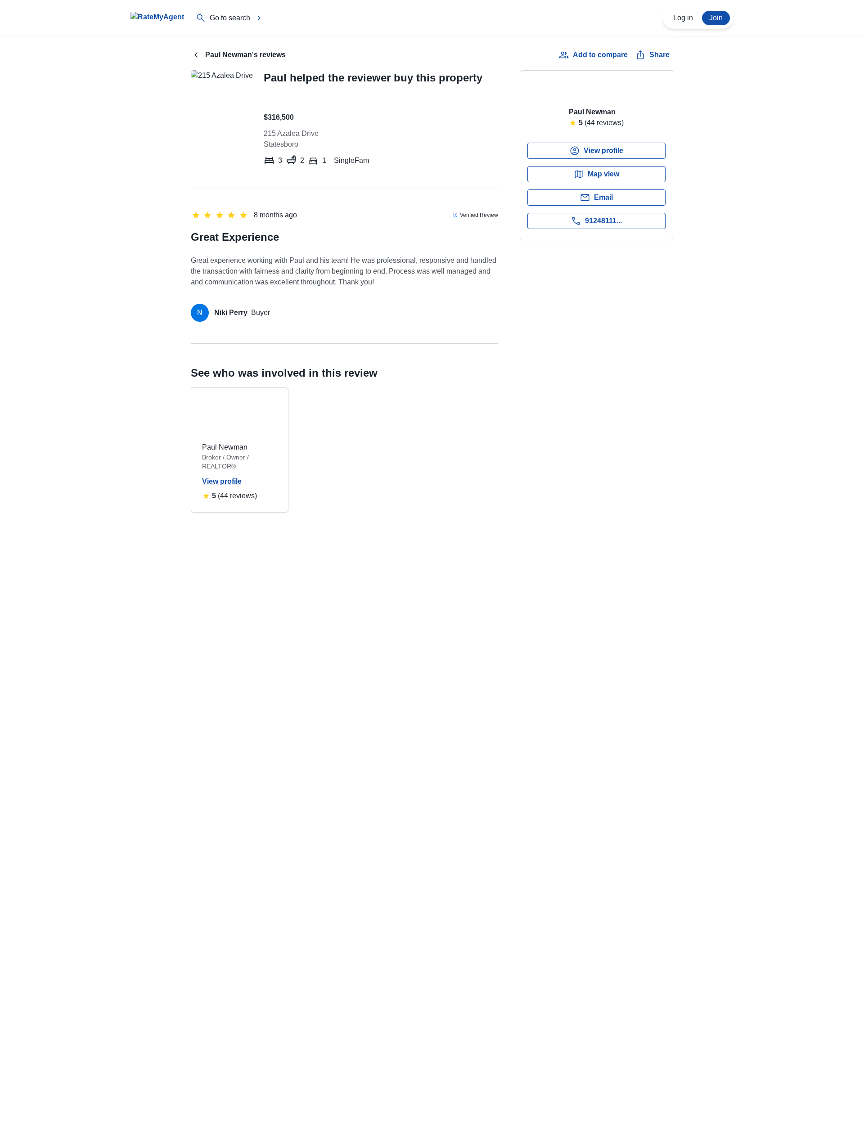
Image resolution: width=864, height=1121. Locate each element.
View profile (222, 481)
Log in (683, 18)
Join (716, 18)
